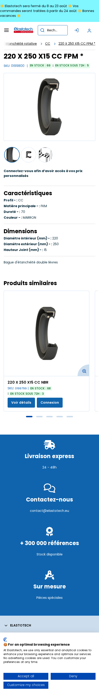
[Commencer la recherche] (42, 30)
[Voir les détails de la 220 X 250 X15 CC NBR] (46, 333)
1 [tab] (29, 417)
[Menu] (6, 30)
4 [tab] (60, 417)
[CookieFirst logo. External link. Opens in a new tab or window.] (5, 640)
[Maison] (23, 30)
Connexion (50, 402)
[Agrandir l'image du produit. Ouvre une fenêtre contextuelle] (83, 370)
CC (47, 43)
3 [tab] (49, 417)
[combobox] (53, 30)
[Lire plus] (49, 477)
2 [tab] (39, 417)
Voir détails (21, 402)
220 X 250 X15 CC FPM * (76, 43)
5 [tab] (70, 417)
